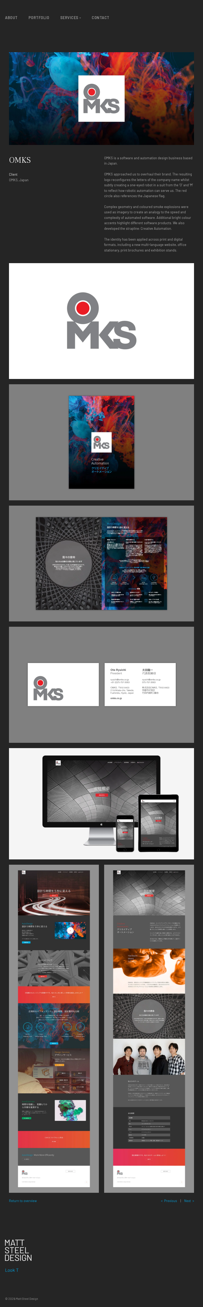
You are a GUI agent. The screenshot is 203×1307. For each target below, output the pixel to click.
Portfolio (39, 17)
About (11, 17)
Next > (189, 1201)
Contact (100, 17)
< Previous (169, 1201)
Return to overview (23, 1201)
